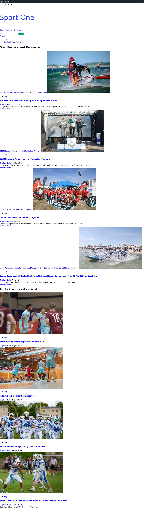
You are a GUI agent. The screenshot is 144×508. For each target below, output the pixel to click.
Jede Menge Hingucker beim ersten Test (18, 396)
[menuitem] (1, 1)
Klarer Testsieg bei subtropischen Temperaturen (22, 341)
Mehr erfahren (5, 109)
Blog (5, 96)
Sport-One (17, 17)
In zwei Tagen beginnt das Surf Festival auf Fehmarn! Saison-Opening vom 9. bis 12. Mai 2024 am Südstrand (39, 268)
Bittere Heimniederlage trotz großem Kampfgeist (22, 446)
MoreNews (22, 507)
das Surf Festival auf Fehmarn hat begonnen (16, 209)
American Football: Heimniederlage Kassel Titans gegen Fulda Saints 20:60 (33, 500)
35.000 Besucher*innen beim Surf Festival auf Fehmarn (20, 151)
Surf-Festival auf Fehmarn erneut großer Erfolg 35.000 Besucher (23, 92)
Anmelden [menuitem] (7, 1)
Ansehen (3, 36)
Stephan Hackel (6, 104)
